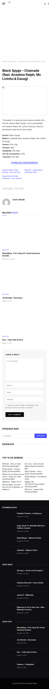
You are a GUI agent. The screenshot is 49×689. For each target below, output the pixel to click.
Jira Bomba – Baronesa (12, 298)
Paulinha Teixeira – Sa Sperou (29, 513)
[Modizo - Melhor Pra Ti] (12, 482)
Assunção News (31, 683)
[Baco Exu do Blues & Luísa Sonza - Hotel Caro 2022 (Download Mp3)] (13, 476)
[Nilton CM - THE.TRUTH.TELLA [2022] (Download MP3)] (36, 484)
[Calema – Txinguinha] (8, 667)
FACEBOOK (8, 444)
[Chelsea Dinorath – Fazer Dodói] (8, 585)
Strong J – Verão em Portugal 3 (30, 570)
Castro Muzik (18, 199)
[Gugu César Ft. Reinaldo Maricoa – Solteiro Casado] (8, 528)
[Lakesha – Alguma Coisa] (8, 553)
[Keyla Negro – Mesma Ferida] (8, 540)
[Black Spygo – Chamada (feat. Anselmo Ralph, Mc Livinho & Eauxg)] (24, 100)
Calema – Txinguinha (25, 664)
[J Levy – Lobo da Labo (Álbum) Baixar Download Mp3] (36, 466)
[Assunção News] (25, 3)
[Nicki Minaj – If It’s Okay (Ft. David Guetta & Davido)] (24, 232)
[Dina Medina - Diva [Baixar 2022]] (36, 477)
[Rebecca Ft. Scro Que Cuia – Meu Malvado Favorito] (8, 610)
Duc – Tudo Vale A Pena (12, 340)
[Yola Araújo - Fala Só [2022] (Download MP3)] (13, 470)
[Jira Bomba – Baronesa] (24, 277)
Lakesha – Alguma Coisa (27, 550)
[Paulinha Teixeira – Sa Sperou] (8, 516)
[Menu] (3, 3)
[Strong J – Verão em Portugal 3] (8, 573)
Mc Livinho (19, 188)
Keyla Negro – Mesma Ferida (29, 538)
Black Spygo (8, 188)
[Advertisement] (24, 34)
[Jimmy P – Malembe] (8, 598)
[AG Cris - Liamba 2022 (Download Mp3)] (36, 490)
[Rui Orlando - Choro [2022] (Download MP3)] (36, 472)
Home (4, 61)
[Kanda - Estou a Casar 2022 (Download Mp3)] (13, 465)
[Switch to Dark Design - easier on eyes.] (45, 4)
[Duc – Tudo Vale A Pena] (24, 319)
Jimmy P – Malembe (25, 595)
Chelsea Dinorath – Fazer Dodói (30, 583)
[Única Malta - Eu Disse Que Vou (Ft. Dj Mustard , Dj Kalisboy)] (13, 487)
